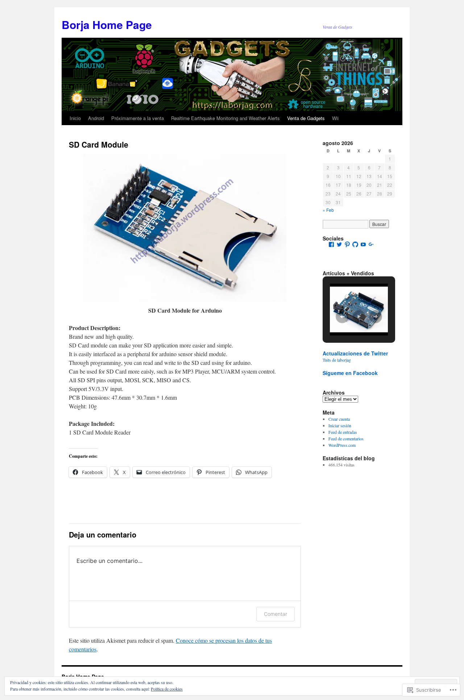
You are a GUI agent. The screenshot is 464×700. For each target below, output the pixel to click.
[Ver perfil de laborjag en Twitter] (339, 244)
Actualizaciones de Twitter (355, 353)
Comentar (275, 614)
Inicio (75, 118)
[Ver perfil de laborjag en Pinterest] (347, 244)
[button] (342, 316)
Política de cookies (167, 689)
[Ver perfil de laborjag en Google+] (371, 244)
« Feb (328, 210)
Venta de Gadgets (306, 118)
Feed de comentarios (346, 438)
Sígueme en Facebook (350, 372)
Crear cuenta (339, 419)
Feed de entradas (342, 432)
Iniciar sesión (339, 425)
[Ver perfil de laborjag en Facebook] (331, 244)
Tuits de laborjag (337, 360)
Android (96, 118)
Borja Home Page (107, 24)
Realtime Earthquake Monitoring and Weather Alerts (225, 118)
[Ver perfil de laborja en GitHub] (355, 244)
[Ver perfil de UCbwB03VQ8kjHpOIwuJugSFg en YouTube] (363, 244)
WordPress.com (342, 445)
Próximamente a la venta (137, 118)
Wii (335, 118)
